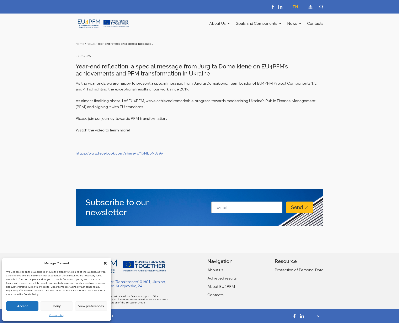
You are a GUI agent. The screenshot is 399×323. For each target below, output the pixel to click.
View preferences (91, 306)
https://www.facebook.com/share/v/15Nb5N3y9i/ (120, 153)
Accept (22, 306)
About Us (217, 23)
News (292, 23)
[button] (105, 263)
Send (297, 207)
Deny (57, 306)
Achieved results (222, 278)
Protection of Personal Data (299, 269)
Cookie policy (56, 315)
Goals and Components (256, 23)
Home (80, 44)
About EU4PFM (221, 286)
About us (215, 269)
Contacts (315, 23)
